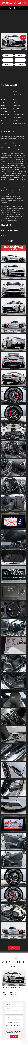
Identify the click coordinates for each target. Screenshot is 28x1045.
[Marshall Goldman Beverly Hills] (14, 3)
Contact (14, 78)
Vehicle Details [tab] (9, 85)
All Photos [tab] (7, 241)
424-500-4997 (14, 72)
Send (19, 64)
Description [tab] (7, 131)
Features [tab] (6, 225)
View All (14, 948)
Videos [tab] (5, 235)
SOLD (5, 29)
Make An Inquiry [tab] (10, 230)
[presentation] (4, 41)
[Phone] (10, 8)
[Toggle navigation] (19, 8)
